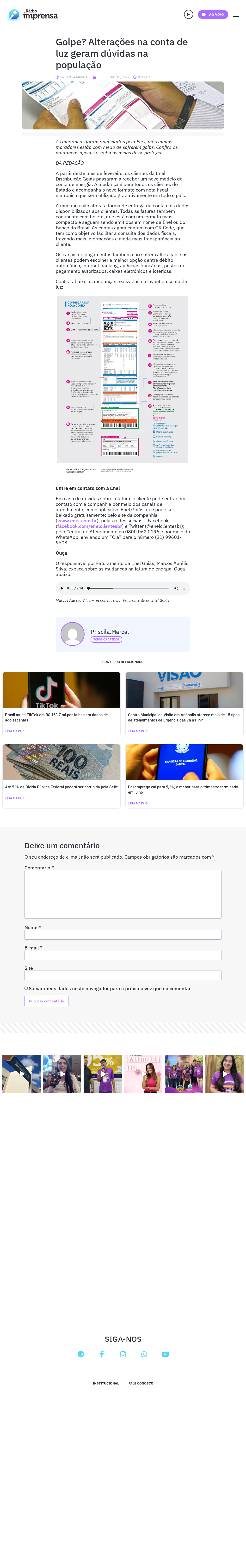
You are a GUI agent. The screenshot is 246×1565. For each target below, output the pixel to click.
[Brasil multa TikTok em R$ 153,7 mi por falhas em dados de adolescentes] (61, 690)
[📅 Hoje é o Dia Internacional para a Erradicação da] (224, 1074)
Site (29, 968)
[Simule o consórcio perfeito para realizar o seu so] (21, 1074)
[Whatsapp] (144, 1354)
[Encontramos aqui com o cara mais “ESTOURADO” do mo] (103, 1074)
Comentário (39, 867)
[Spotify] (80, 1354)
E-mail (34, 947)
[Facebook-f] (102, 1354)
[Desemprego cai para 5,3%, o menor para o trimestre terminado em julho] (184, 762)
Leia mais (13, 731)
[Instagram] (123, 1354)
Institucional (106, 1383)
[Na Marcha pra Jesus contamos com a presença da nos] (62, 1074)
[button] (188, 14)
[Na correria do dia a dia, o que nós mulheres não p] (143, 1074)
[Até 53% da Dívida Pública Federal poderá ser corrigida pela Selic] (61, 762)
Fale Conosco (141, 1383)
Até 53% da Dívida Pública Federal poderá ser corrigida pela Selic (61, 787)
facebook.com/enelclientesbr (89, 526)
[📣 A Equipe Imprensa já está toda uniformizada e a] (184, 1074)
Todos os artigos (106, 639)
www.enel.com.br (77, 520)
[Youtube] (165, 1354)
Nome (33, 927)
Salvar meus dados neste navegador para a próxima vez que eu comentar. (110, 988)
